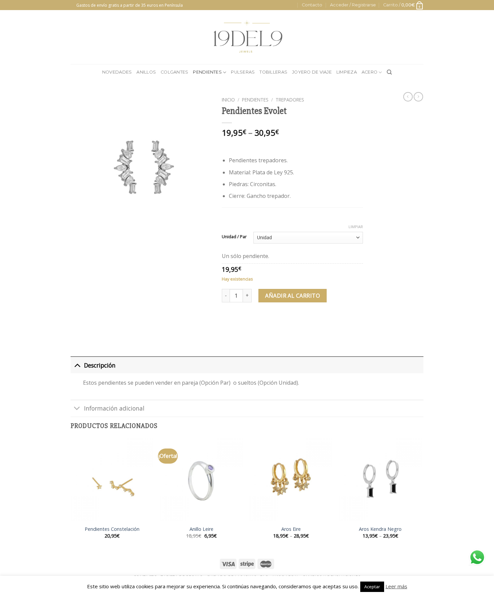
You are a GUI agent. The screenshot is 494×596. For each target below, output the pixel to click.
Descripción (100, 365)
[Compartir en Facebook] (228, 323)
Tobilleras (273, 72)
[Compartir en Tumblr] (276, 323)
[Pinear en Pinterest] (264, 323)
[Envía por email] (252, 323)
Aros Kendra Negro (380, 529)
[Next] (421, 494)
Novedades (117, 72)
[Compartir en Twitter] (240, 323)
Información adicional (114, 408)
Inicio (228, 99)
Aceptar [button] (372, 587)
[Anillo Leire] (201, 479)
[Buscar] (389, 72)
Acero (369, 72)
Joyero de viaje (312, 72)
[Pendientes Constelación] (112, 479)
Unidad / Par (234, 237)
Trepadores (290, 99)
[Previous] (71, 494)
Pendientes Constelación (112, 529)
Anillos (146, 72)
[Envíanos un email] (74, 8)
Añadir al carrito (292, 295)
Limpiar (355, 226)
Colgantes (174, 72)
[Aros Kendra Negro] (380, 479)
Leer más (396, 586)
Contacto (312, 4)
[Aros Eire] (290, 479)
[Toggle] (77, 365)
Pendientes (207, 72)
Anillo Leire (201, 529)
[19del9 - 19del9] (247, 37)
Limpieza (346, 72)
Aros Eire (291, 529)
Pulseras (243, 72)
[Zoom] (79, 226)
